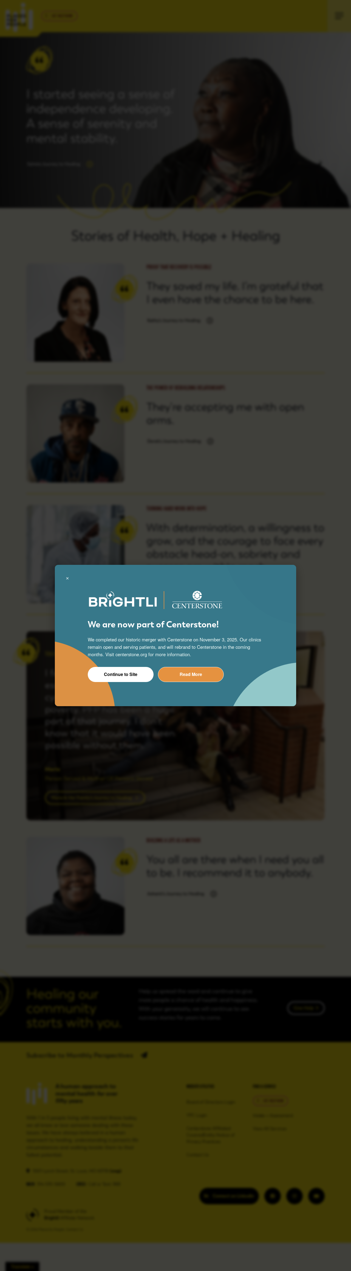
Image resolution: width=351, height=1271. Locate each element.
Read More (191, 674)
